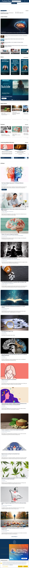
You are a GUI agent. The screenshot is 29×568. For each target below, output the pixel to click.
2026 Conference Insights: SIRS (19, 12)
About (14, 540)
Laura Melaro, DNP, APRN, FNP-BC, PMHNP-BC (17, 235)
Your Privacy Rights (5, 566)
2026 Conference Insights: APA (5, 12)
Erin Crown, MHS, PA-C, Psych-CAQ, (6, 235)
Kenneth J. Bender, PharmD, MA (6, 431)
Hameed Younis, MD (4, 184)
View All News (14, 536)
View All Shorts (26, 57)
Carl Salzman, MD (11, 211)
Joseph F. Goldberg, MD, (5, 211)
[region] (14, 564)
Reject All (25, 566)
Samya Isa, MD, (4, 259)
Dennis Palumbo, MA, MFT (5, 308)
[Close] (28, 562)
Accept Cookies (20, 566)
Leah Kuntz (3, 480)
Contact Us (14, 542)
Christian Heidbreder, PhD (5, 530)
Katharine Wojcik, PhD (17, 259)
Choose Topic (13, 3)
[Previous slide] (2, 86)
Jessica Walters (4, 332)
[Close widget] (27, 545)
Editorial (14, 543)
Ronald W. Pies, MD (4, 455)
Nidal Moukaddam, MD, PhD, (10, 259)
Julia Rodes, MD (9, 505)
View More (27, 10)
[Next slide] (27, 86)
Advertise (14, 541)
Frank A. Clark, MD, (4, 505)
